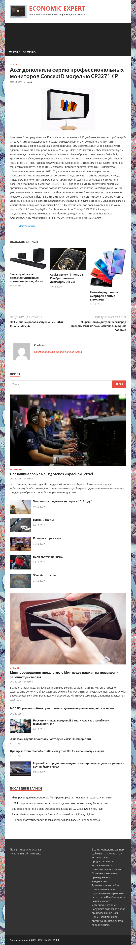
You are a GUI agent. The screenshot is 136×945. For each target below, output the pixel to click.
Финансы (15, 668)
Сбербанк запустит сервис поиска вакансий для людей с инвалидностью (56, 819)
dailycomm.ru (27, 225)
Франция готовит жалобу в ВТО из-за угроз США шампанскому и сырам (57, 751)
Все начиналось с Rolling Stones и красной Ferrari (51, 474)
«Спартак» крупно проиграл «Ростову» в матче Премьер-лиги (50, 738)
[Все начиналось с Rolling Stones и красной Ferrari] (68, 466)
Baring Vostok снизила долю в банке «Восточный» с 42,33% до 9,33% (53, 814)
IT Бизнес (15, 64)
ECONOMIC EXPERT (57, 8)
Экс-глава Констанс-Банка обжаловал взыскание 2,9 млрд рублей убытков (57, 808)
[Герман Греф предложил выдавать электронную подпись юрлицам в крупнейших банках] (20, 774)
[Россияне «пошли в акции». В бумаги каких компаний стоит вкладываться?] (20, 732)
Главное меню (24, 52)
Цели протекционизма (48, 556)
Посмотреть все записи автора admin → (59, 351)
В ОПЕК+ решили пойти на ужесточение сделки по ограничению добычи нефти (62, 708)
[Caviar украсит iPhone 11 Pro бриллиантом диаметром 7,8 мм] (68, 270)
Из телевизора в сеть (47, 538)
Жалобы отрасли (44, 575)
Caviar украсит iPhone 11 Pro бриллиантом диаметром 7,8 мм (66, 278)
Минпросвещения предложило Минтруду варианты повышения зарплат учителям (62, 797)
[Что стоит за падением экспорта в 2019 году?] (20, 512)
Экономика (16, 470)
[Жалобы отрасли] (20, 586)
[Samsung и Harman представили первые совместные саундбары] (28, 270)
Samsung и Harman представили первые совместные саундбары (26, 277)
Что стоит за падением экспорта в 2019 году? (62, 501)
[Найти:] (68, 384)
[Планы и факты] (20, 531)
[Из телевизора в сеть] (20, 549)
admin (30, 82)
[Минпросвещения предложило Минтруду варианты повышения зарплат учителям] (68, 665)
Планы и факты (43, 519)
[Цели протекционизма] (20, 568)
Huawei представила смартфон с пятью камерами (104, 295)
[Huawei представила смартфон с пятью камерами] (108, 288)
